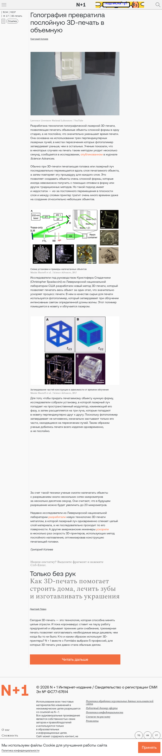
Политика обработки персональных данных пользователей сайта (119, 702)
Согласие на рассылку (98, 717)
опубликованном (92, 154)
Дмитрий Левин (38, 609)
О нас (6, 729)
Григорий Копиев (39, 39)
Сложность (10, 735)
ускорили (102, 529)
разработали (57, 517)
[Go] (4, 4)
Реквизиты (92, 721)
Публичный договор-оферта (102, 708)
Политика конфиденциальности (20, 750)
